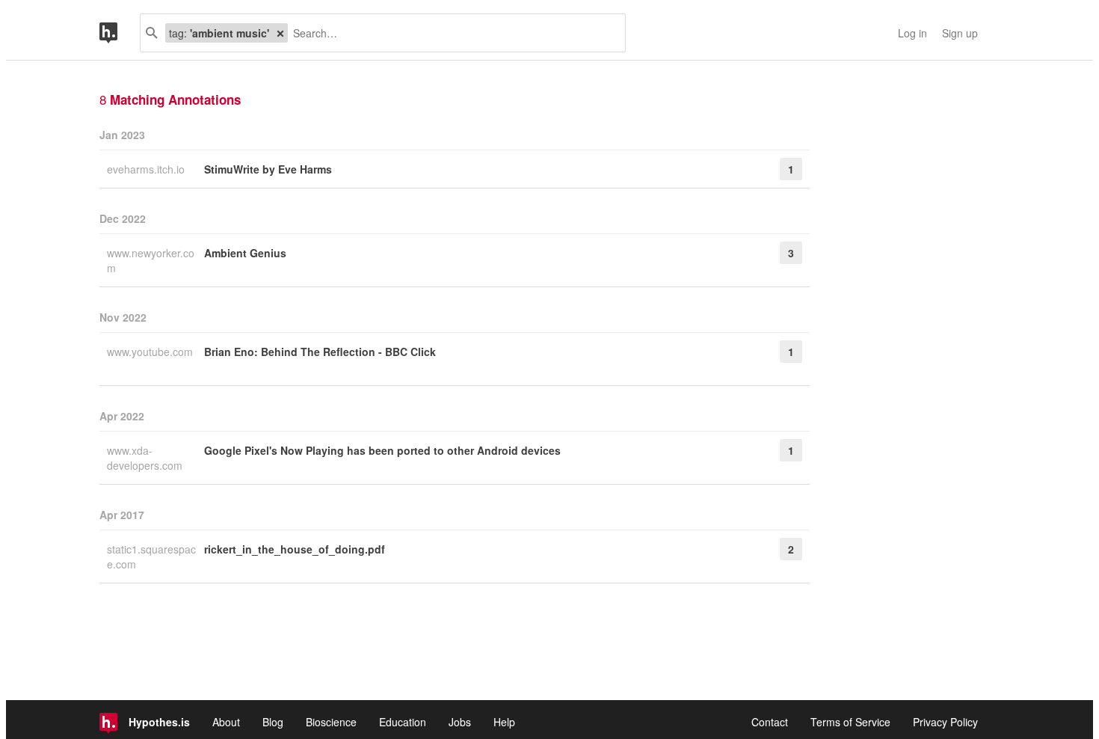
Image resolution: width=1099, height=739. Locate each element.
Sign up (960, 33)
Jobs (460, 721)
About (226, 721)
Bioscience (331, 721)
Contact (769, 721)
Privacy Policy (945, 721)
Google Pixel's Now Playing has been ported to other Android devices (382, 450)
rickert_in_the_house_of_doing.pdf (294, 549)
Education (402, 721)
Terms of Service (850, 721)
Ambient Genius (245, 252)
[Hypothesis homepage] (119, 32)
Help (504, 721)
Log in (912, 33)
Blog (272, 721)
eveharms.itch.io (147, 169)
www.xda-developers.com (146, 458)
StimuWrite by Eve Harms (268, 169)
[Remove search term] (280, 33)
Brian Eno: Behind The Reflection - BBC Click (320, 351)
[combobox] (451, 32)
